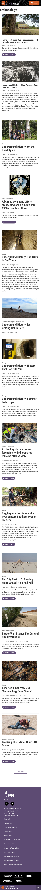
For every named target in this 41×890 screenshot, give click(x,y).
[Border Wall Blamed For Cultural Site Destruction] (19, 617)
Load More (20, 771)
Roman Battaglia (6, 460)
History (4, 254)
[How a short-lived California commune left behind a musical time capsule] (20, 24)
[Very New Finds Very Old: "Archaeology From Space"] (19, 671)
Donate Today (8, 835)
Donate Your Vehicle (10, 844)
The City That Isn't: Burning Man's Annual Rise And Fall (17, 581)
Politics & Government (8, 631)
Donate (35, 3)
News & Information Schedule (13, 864)
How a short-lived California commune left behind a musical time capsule (20, 41)
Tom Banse (5, 524)
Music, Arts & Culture (7, 198)
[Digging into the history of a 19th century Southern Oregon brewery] (19, 496)
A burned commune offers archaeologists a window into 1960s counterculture (18, 205)
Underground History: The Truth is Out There (20, 258)
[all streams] (38, 887)
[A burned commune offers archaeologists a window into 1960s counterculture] (19, 185)
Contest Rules (8, 831)
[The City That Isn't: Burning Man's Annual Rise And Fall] (19, 563)
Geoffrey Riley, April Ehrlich (9, 750)
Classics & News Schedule (11, 856)
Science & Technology (8, 446)
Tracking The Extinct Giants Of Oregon (19, 743)
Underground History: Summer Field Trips (19, 400)
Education (4, 144)
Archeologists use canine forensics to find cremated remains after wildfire (17, 453)
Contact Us (7, 819)
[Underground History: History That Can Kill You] (19, 349)
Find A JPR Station (9, 852)
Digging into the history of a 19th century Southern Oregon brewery (19, 517)
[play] (3, 888)
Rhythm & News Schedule (11, 860)
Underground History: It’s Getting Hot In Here (16, 326)
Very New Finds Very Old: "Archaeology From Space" (17, 689)
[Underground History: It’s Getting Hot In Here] (19, 308)
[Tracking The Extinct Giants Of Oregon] (19, 725)
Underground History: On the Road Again (18, 148)
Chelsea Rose (5, 45)
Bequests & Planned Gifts (11, 848)
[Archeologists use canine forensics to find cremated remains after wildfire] (19, 433)
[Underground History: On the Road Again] (19, 130)
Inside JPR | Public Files (11, 827)
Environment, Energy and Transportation (13, 322)
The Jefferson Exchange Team (10, 587)
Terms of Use (8, 823)
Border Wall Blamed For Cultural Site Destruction (20, 635)
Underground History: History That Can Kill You (18, 367)
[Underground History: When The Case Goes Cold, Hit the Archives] (20, 71)
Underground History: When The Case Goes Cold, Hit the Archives (20, 86)
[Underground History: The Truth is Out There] (19, 240)
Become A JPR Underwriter (12, 840)
